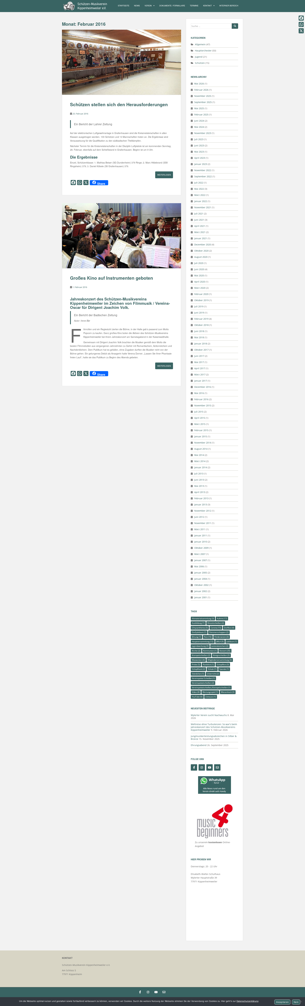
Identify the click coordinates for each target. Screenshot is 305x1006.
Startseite (123, 5)
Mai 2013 (199, 485)
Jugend (198, 56)
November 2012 (202, 510)
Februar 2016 (201, 399)
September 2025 (203, 102)
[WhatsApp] (301, 24)
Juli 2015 (198, 411)
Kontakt (207, 5)
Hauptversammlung (203, 641)
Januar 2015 (200, 436)
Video (196, 692)
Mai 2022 (199, 188)
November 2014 (202, 442)
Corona (216, 627)
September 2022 (203, 176)
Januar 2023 (200, 164)
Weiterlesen (164, 174)
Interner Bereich (228, 5)
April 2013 (199, 492)
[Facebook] (301, 18)
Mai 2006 (199, 566)
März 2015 (199, 424)
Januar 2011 (200, 535)
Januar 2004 (200, 578)
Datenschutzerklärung (247, 1001)
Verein (148, 5)
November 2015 (202, 405)
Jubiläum (232, 641)
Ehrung (196, 637)
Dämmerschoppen (219, 632)
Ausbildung (198, 623)
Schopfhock (198, 669)
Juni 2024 (199, 120)
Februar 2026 (201, 89)
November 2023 (202, 133)
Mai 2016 (199, 393)
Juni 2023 (199, 145)
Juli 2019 (198, 306)
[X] (301, 31)
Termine (194, 5)
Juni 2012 (199, 516)
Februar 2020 (201, 294)
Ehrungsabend (199, 745)
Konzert (225, 650)
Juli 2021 (198, 213)
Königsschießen (221, 655)
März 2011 (199, 529)
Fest (208, 637)
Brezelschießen (215, 623)
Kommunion (210, 650)
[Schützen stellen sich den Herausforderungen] (121, 62)
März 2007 (199, 554)
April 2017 (199, 368)
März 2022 (199, 195)
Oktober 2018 (201, 324)
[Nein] (301, 1001)
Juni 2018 (199, 331)
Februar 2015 (201, 430)
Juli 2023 (198, 139)
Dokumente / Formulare (172, 5)
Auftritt (222, 618)
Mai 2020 (199, 275)
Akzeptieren (282, 1002)
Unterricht (213, 673)
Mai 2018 (199, 337)
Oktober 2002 (201, 584)
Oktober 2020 (201, 250)
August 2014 (200, 448)
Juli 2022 (198, 182)
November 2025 (202, 95)
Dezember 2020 (202, 244)
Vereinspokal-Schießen (203, 678)
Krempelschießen (201, 655)
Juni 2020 (199, 269)
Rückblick (208, 664)
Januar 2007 (200, 560)
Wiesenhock (227, 692)
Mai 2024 (199, 126)
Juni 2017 (199, 355)
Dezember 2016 (202, 386)
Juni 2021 (199, 219)
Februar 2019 (201, 318)
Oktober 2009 (201, 547)
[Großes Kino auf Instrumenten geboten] (121, 235)
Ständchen (198, 673)
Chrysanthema (200, 627)
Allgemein (200, 44)
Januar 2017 (200, 380)
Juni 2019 (199, 312)
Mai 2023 (199, 151)
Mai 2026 (199, 83)
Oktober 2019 (201, 300)
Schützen (200, 62)
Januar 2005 (200, 572)
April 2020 (199, 281)
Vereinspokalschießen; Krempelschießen (211, 687)
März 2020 (199, 287)
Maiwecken (198, 660)
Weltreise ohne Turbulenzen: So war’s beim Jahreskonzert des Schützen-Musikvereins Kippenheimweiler (214, 727)
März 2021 (199, 232)
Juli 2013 (198, 473)
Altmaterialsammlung (203, 618)
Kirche (196, 650)
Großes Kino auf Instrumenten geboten (111, 278)
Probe (196, 664)
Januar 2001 (200, 597)
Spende (224, 669)
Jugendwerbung (200, 646)
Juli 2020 (198, 263)
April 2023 (199, 157)
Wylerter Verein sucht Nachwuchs (209, 715)
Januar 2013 (200, 504)
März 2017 (199, 374)
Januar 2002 (200, 591)
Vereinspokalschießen (203, 683)
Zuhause (210, 696)
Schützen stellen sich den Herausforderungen (119, 104)
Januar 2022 (200, 201)
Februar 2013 (201, 498)
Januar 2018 (200, 343)
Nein (296, 1002)
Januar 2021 (200, 238)
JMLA (220, 641)
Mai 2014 (199, 454)
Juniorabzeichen (219, 646)
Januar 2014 (200, 467)
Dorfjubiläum (199, 632)
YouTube (197, 696)
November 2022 (202, 170)
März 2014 (199, 461)
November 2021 (202, 207)
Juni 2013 (199, 479)
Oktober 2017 (201, 349)
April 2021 (199, 225)
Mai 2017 (199, 362)
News (137, 5)
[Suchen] (235, 26)
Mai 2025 (199, 108)
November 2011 (202, 523)
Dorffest (229, 627)
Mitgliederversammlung (220, 660)
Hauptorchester (203, 50)
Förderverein (221, 637)
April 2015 (199, 417)
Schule (212, 669)
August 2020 (200, 256)
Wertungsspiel (210, 692)
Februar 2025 (201, 114)
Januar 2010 (200, 541)
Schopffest (223, 664)
